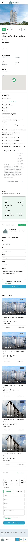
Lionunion (8, 327)
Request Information (14, 287)
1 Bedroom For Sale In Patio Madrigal (13, 419)
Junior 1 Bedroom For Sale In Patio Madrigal (15, 453)
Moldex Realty (12, 101)
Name (4, 241)
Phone (4, 247)
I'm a (3, 261)
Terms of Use (8, 283)
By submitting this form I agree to (13, 282)
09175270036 (14, 231)
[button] (14, 80)
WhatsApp (22, 231)
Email (3, 254)
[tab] (4, 29)
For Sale (4, 33)
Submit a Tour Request (14, 523)
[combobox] (14, 264)
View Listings (22, 224)
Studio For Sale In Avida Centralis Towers (14, 385)
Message (4, 268)
